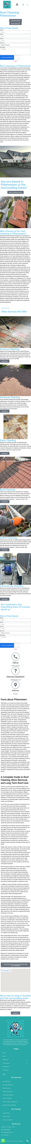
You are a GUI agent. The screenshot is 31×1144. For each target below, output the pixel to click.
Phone (2, 38)
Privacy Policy (6, 1116)
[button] (17, 5)
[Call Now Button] (27, 1141)
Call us (15, 662)
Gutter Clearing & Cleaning (10, 1101)
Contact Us (6, 1070)
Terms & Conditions (8, 1120)
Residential (5, 1059)
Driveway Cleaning (8, 1084)
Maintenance (6, 1066)
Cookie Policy (6, 1113)
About (4, 1056)
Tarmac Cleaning (7, 1098)
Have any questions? (16, 676)
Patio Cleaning (6, 1088)
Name (1, 30)
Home (4, 1053)
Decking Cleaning (7, 1091)
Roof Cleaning (6, 1081)
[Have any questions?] (15, 671)
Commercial (6, 1063)
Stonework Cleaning (8, 1095)
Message (2, 47)
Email (1, 34)
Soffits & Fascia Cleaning (9, 1105)
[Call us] (15, 657)
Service (2, 42)
